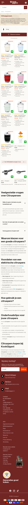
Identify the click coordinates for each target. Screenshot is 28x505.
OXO (14, 289)
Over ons (5, 437)
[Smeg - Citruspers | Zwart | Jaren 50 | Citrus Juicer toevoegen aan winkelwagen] (12, 142)
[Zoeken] (25, 7)
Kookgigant (16, 496)
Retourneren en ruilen (8, 433)
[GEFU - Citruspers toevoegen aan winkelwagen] (12, 177)
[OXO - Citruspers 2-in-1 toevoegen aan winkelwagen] (25, 142)
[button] (26, 2)
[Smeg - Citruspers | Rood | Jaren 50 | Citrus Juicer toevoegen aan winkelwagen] (12, 82)
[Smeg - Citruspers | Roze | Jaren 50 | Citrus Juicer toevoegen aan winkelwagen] (25, 82)
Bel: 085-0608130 (7, 398)
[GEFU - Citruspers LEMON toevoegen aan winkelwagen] (25, 177)
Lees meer (19, 467)
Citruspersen (8, 11)
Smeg (21, 266)
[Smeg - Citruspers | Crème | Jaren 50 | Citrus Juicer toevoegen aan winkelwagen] (12, 51)
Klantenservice (6, 430)
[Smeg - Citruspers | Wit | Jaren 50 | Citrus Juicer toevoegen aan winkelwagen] (25, 111)
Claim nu (23, 369)
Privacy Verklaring (7, 439)
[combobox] (14, 7)
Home (2, 11)
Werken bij (5, 435)
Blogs (4, 428)
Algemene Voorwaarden (8, 424)
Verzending (5, 442)
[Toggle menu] (3, 2)
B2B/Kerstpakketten (8, 426)
